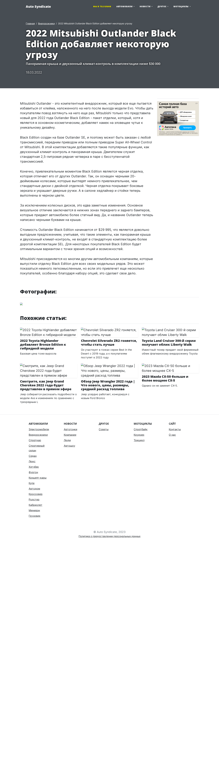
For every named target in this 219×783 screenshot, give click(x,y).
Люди (67, 440)
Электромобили (39, 429)
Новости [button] (145, 6)
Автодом (34, 488)
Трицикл (139, 440)
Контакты (175, 429)
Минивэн (34, 510)
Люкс (32, 461)
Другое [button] (162, 6)
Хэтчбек (34, 466)
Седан (33, 455)
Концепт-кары (37, 477)
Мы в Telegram (102, 6)
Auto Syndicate (38, 6)
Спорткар (35, 440)
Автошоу (69, 445)
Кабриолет (35, 505)
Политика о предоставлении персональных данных (109, 536)
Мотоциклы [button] (181, 6)
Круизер (139, 434)
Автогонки (70, 429)
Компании (70, 434)
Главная (30, 23)
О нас (172, 434)
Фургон (33, 472)
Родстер (34, 499)
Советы (104, 429)
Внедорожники (46, 23)
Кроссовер (35, 494)
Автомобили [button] (124, 6)
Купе (31, 483)
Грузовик (34, 515)
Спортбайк (140, 429)
